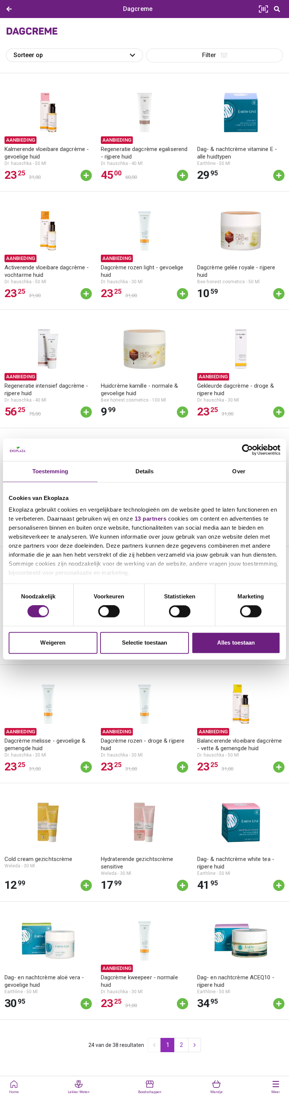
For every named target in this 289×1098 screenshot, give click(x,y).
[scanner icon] (263, 9)
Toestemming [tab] (50, 471)
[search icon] (277, 9)
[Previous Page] (154, 1045)
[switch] (109, 612)
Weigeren (52, 642)
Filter (209, 55)
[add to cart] (86, 175)
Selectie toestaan (144, 642)
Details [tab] (144, 471)
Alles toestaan (236, 642)
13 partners (151, 518)
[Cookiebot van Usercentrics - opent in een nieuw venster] (247, 449)
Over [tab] (238, 471)
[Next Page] (194, 1045)
